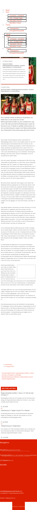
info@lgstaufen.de (10, 498)
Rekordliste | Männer (16, 21)
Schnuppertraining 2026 (16, 31)
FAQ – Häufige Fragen (16, 18)
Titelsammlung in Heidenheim (10, 426)
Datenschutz (22, 506)
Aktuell (8, 34)
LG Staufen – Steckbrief (17, 15)
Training (8, 25)
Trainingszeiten (14, 28)
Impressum (15, 506)
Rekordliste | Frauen (15, 23)
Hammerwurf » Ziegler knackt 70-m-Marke (15, 410)
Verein (7, 12)
